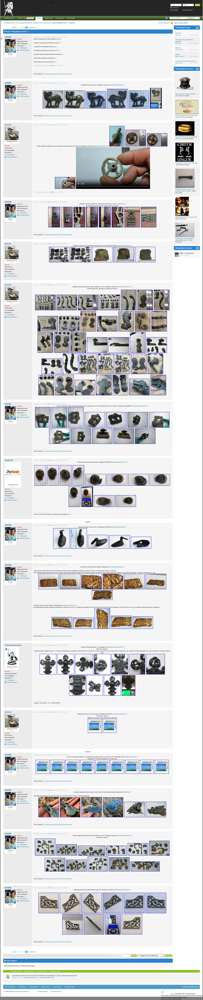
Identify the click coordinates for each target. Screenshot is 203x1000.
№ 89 (49, 833)
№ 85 (49, 645)
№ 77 (49, 124)
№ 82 (49, 460)
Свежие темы (34, 987)
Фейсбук (126, 792)
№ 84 (49, 565)
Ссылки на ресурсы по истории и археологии (57, 74)
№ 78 (49, 202)
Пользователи (57, 987)
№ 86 (49, 712)
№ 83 (49, 525)
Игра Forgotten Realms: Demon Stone (186, 217)
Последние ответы (54, 971)
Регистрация (174, 10)
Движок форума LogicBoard (20, 991)
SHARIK (51, 65)
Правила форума (42, 991)
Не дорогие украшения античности (186, 61)
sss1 (180, 35)
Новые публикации (164, 23)
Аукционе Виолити (116, 85)
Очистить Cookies (56, 991)
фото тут (58, 50)
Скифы (177, 54)
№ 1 (49, 37)
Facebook (166, 18)
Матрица (178, 48)
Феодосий (181, 56)
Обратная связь (70, 987)
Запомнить (175, 7)
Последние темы (41, 971)
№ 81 (49, 404)
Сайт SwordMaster (9, 987)
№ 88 (49, 790)
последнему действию (30, 977)
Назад (14, 27)
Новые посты (45, 987)
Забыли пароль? (188, 10)
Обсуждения (22, 987)
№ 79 (49, 243)
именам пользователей (47, 977)
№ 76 (49, 83)
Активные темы (16, 971)
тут (60, 43)
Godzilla (181, 49)
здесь (59, 39)
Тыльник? (178, 33)
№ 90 (49, 887)
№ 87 (49, 754)
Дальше (32, 27)
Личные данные (24, 50)
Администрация (29, 971)
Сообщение (23, 48)
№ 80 (49, 284)
